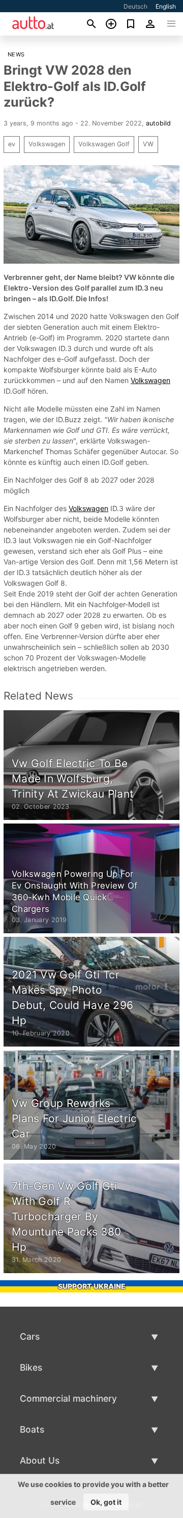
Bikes (31, 1367)
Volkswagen (46, 144)
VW (148, 144)
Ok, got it (105, 1502)
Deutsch (135, 6)
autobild (158, 123)
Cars (30, 1336)
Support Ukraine (92, 1286)
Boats (32, 1429)
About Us (39, 1460)
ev (11, 144)
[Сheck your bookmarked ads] (131, 24)
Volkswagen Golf (104, 144)
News (16, 54)
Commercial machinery (68, 1398)
